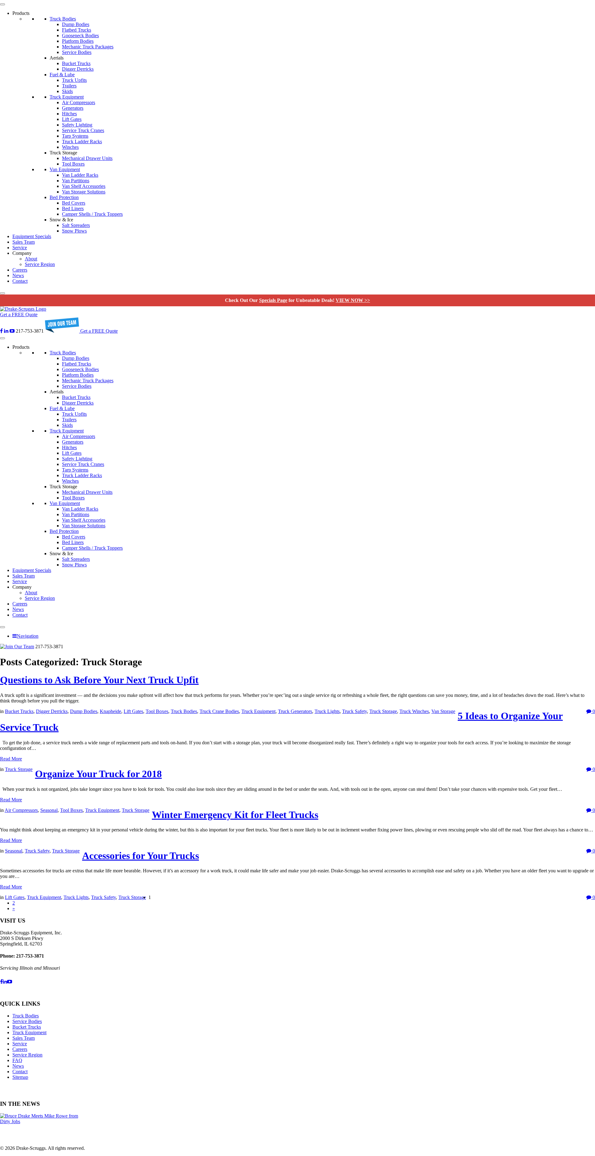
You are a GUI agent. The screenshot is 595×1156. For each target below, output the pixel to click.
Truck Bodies (63, 18)
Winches (70, 147)
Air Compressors (78, 102)
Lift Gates (72, 119)
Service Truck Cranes (83, 130)
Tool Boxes (73, 163)
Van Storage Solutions (83, 191)
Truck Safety (354, 711)
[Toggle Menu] (2, 4)
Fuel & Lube (62, 74)
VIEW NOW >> (353, 300)
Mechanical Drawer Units (87, 158)
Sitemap (20, 1077)
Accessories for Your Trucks (140, 855)
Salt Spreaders (76, 225)
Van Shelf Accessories (83, 186)
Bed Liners (73, 208)
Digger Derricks (78, 69)
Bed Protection (64, 197)
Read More (11, 758)
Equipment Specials (31, 236)
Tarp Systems (75, 136)
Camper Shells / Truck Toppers (92, 214)
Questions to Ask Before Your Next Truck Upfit (99, 679)
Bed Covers (73, 203)
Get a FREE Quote (18, 314)
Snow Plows (74, 230)
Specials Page (273, 300)
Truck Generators (295, 711)
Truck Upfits (74, 80)
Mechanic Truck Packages (87, 46)
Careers (19, 269)
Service (19, 247)
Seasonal (49, 810)
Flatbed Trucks (76, 30)
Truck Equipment (67, 97)
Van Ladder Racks (80, 175)
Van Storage (443, 711)
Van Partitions (75, 180)
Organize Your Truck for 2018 (98, 773)
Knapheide (110, 711)
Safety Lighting (77, 124)
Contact (20, 281)
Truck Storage (383, 711)
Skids (67, 91)
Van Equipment (65, 169)
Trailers (69, 85)
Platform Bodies (78, 41)
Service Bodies (76, 52)
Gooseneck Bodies (80, 35)
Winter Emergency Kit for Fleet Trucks (235, 814)
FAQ (17, 1060)
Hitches (69, 113)
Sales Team (23, 242)
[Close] (2, 293)
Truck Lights (327, 711)
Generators (72, 108)
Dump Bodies (75, 24)
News (18, 275)
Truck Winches (414, 711)
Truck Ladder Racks (82, 141)
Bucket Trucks (76, 63)
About (31, 258)
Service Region (40, 264)
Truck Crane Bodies (219, 711)
